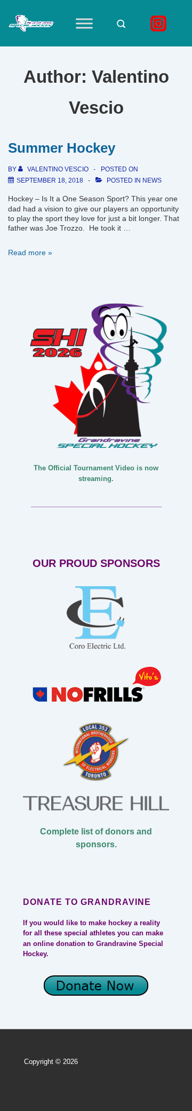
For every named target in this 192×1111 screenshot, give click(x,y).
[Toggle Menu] (84, 23)
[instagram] (160, 23)
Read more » (30, 252)
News (152, 180)
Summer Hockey (61, 148)
